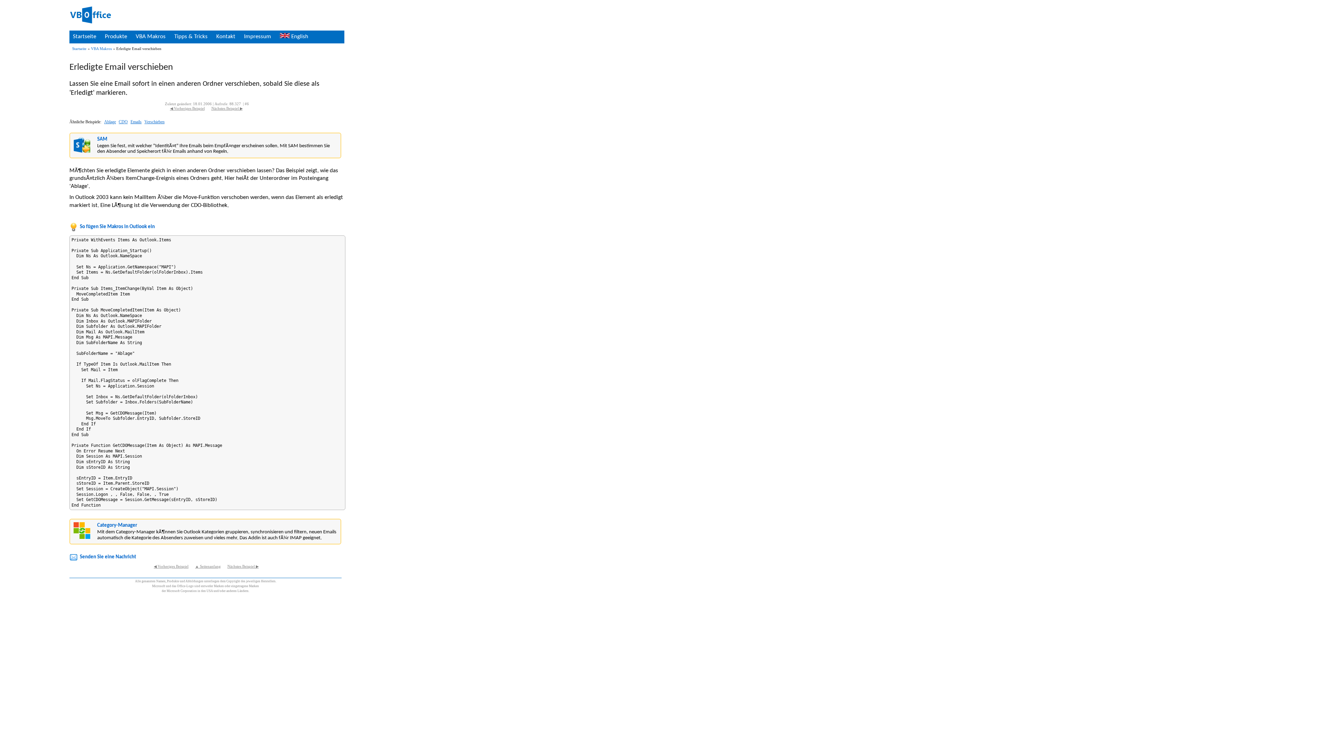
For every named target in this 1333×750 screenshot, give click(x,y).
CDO (123, 121)
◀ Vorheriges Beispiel (187, 108)
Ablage (110, 121)
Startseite (84, 37)
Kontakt (225, 37)
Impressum (257, 37)
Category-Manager (117, 525)
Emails (136, 121)
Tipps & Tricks (191, 37)
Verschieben (154, 121)
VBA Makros (151, 37)
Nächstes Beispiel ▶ (227, 108)
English (299, 37)
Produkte (116, 37)
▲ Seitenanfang (208, 566)
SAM (102, 139)
